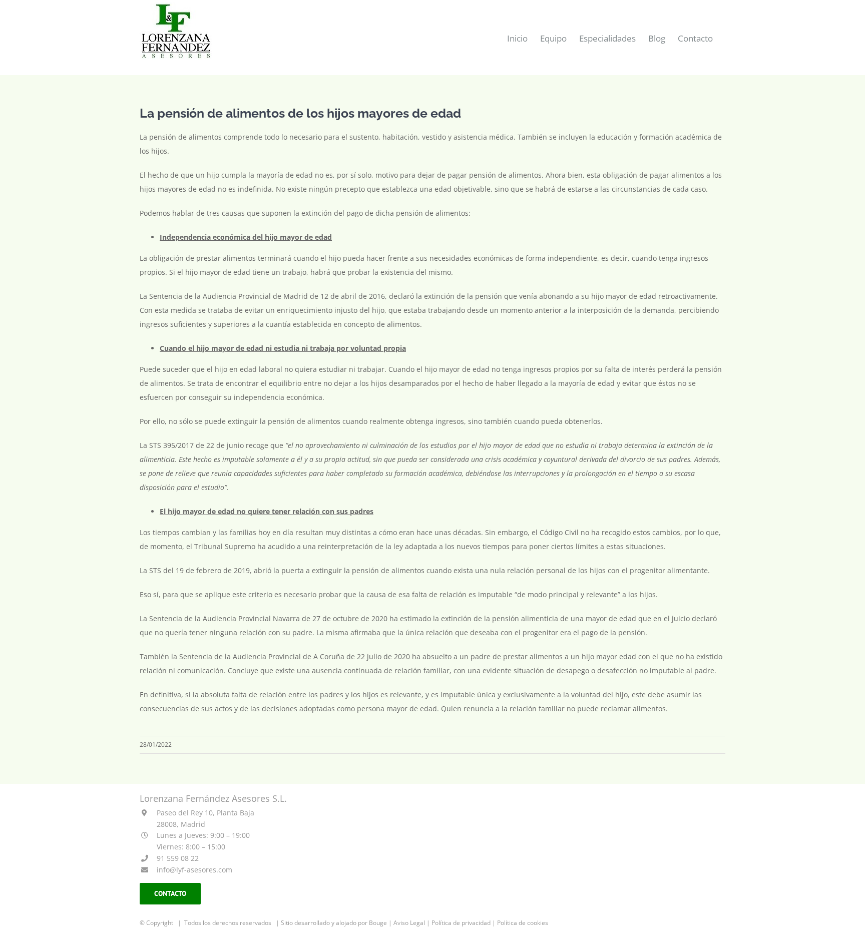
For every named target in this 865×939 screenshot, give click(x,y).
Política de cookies (522, 922)
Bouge (378, 922)
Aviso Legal (409, 922)
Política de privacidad (461, 922)
